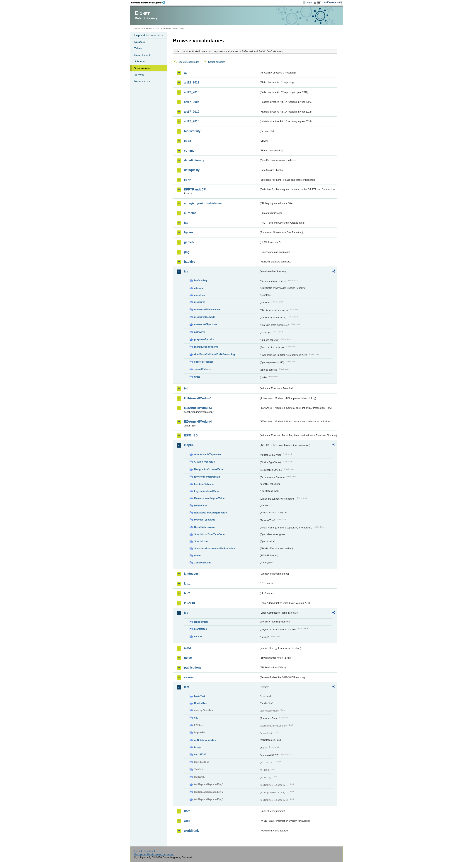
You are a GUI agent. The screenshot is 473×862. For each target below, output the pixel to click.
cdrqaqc (198, 288)
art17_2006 (191, 101)
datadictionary (194, 160)
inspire (189, 445)
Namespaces (142, 81)
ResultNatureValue (204, 527)
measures (199, 302)
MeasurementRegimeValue (209, 498)
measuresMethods (204, 317)
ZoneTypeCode (202, 562)
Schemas (139, 61)
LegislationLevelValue (206, 491)
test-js (197, 747)
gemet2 (189, 242)
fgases (188, 232)
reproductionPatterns (206, 346)
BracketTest (200, 703)
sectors (198, 636)
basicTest (199, 696)
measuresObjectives (205, 324)
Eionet (149, 28)
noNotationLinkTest (205, 740)
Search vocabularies (188, 62)
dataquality (192, 170)
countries (199, 295)
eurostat (190, 213)
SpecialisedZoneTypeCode (209, 534)
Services (139, 74)
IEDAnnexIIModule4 (198, 421)
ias (186, 271)
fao (186, 222)
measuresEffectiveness (207, 309)
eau (196, 717)
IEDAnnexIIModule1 (198, 398)
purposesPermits (204, 339)
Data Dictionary (162, 28)
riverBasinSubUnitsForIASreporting (214, 354)
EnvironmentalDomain (207, 476)
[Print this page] (315, 2)
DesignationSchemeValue (208, 469)
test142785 (200, 754)
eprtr (187, 179)
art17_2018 (191, 121)
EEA (149, 2)
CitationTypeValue (204, 461)
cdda (187, 140)
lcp (186, 612)
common (190, 150)
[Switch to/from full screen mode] (320, 2)
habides (189, 261)
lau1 (187, 583)
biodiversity (192, 131)
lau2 (187, 593)
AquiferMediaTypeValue (207, 454)
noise (188, 657)
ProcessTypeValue (204, 519)
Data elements (142, 54)
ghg (187, 252)
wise (187, 820)
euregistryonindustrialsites (203, 203)
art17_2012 (191, 111)
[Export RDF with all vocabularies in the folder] (333, 272)
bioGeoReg (200, 280)
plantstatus (200, 628)
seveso (189, 677)
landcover (191, 573)
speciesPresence (203, 361)
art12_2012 (191, 82)
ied (186, 388)
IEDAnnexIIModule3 (198, 407)
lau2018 (189, 603)
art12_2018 (191, 92)
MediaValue (200, 505)
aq (186, 72)
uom (187, 811)
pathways (199, 332)
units (197, 376)
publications (192, 667)
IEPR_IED (191, 435)
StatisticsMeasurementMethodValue (214, 548)
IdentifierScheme (204, 484)
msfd (187, 648)
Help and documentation (148, 35)
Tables (138, 48)
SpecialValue (201, 541)
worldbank (191, 830)
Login (309, 2)
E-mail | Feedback (145, 851)
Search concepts (216, 62)
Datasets (139, 41)
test (186, 687)
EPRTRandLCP (195, 189)
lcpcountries (201, 621)
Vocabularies (142, 68)
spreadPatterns (202, 369)
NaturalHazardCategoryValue (210, 512)
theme (197, 555)
